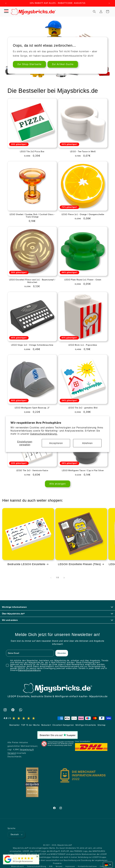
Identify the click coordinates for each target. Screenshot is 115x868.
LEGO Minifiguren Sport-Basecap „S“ (32, 408)
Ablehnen (87, 443)
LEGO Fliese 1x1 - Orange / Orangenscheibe (83, 214)
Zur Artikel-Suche (63, 64)
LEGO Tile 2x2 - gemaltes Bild (82, 408)
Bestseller (14, 725)
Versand (59, 866)
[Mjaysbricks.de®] (7, 863)
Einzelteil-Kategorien (63, 725)
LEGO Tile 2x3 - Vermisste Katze (32, 470)
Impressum (70, 866)
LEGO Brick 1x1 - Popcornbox (82, 345)
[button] (6, 11)
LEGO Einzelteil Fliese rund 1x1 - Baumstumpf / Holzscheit (32, 281)
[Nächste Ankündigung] (109, 3)
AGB (51, 866)
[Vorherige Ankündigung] (6, 3)
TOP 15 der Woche (30, 725)
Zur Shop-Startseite (29, 64)
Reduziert (46, 725)
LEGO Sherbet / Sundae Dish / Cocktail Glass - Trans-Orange (32, 215)
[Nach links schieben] (51, 577)
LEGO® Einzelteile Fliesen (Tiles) (79, 564)
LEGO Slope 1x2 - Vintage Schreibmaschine (32, 345)
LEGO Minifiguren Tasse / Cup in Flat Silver (83, 470)
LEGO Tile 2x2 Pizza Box (32, 151)
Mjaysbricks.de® (64, 845)
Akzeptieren (56, 443)
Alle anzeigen (57, 483)
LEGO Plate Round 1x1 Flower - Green (82, 280)
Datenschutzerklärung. (44, 433)
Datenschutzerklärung (29, 670)
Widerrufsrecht (17, 866)
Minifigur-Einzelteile (85, 725)
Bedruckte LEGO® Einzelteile (26, 564)
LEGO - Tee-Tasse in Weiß (83, 151)
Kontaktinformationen (87, 866)
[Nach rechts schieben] (64, 577)
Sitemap (101, 725)
